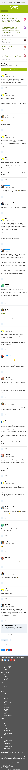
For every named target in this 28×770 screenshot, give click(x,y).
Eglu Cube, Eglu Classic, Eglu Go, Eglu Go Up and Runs (12, 20)
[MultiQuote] (2, 88)
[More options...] (25, 75)
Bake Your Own (7, 748)
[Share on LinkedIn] (9, 650)
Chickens (6, 698)
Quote (6, 87)
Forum (5, 685)
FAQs (5, 669)
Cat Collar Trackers (6, 39)
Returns (6, 679)
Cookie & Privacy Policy (14, 762)
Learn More (7, 759)
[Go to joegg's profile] (2, 75)
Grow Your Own (8, 745)
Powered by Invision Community (14, 769)
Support (6, 676)
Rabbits (6, 714)
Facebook (8, 660)
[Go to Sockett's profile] (25, 47)
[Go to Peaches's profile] (2, 605)
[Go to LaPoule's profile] (2, 573)
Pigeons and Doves (8, 733)
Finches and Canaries (9, 703)
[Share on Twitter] (2, 650)
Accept (14, 4)
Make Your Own (8, 746)
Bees (5, 693)
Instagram (2, 660)
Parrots (6, 710)
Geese (5, 728)
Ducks (5, 701)
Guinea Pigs (7, 706)
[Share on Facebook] (4, 650)
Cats (20, 41)
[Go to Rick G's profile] (25, 19)
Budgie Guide (7, 695)
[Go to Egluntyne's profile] (2, 356)
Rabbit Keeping (7, 742)
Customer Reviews (8, 668)
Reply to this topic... (8, 634)
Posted (9, 76)
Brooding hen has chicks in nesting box (11, 55)
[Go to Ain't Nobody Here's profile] (2, 507)
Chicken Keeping (8, 740)
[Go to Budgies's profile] (2, 378)
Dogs (5, 699)
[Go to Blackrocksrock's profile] (2, 203)
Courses (3, 738)
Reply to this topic (14, 69)
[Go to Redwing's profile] (2, 186)
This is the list (4, 313)
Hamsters (6, 707)
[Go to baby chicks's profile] (25, 55)
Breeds (2, 718)
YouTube (11, 660)
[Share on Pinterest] (11, 650)
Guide (2, 691)
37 (16, 30)
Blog (5, 688)
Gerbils (5, 704)
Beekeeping (7, 743)
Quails (5, 712)
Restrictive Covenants (7, 46)
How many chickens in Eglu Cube (9, 18)
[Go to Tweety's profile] (2, 285)
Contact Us (6, 675)
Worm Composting (8, 715)
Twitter (5, 660)
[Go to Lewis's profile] (2, 116)
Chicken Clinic (15, 65)
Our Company (7, 666)
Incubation (6, 709)
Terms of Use (4, 762)
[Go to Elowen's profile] (25, 27)
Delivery (6, 678)
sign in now (7, 628)
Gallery (5, 686)
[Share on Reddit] (7, 650)
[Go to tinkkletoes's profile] (25, 40)
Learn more (23, 2)
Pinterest (14, 660)
